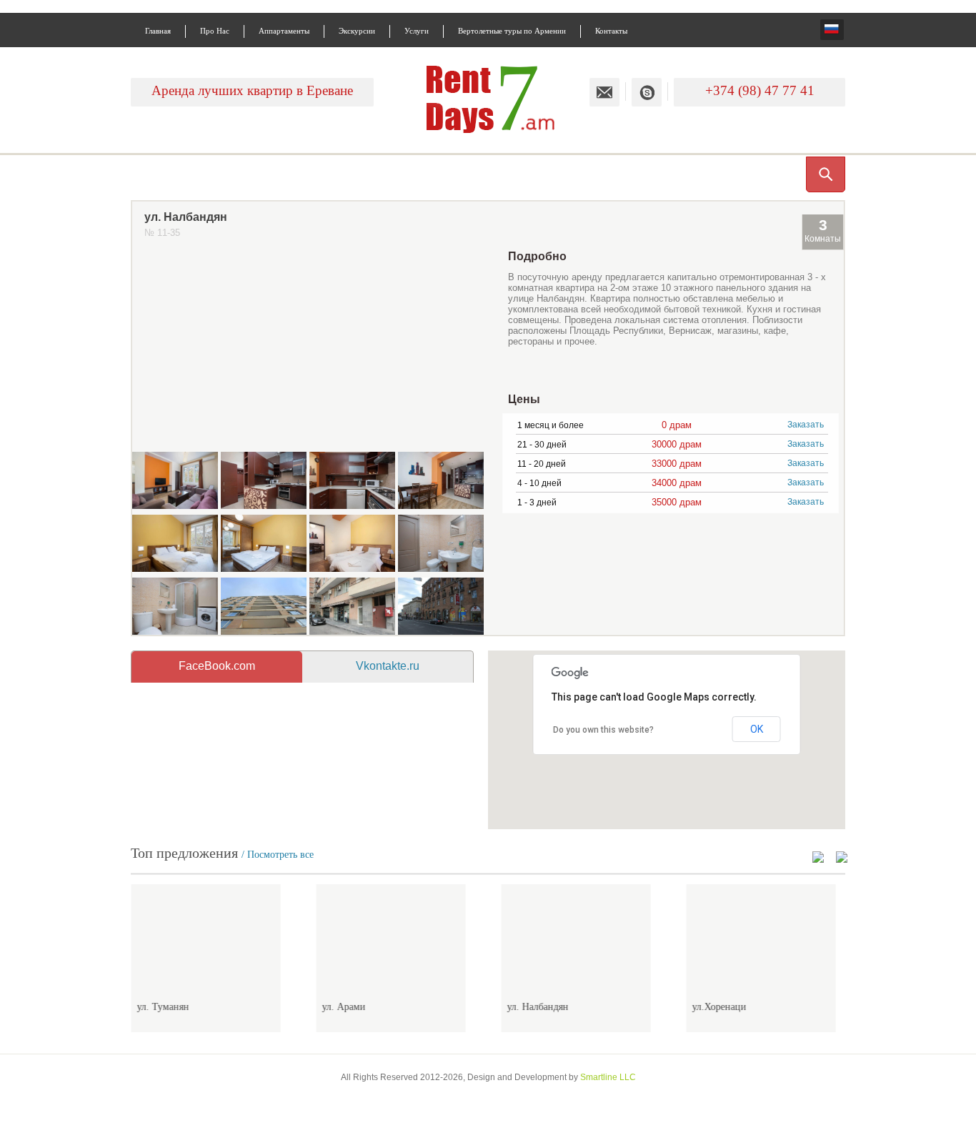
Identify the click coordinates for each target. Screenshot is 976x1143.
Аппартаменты (284, 30)
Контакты (611, 30)
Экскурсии (357, 30)
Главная (158, 30)
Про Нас (214, 30)
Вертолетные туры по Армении (512, 30)
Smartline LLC (608, 1077)
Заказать (805, 424)
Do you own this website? (603, 730)
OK (756, 729)
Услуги (416, 30)
